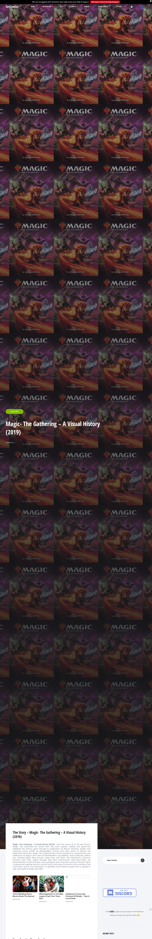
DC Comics (72, 6)
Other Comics (103, 6)
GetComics (12, 6)
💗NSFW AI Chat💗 (47, 6)
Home (33, 6)
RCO (61, 6)
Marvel (86, 6)
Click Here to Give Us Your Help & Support (105, 2)
